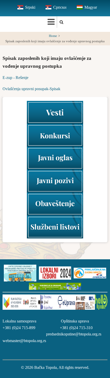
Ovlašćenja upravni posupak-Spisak (31, 89)
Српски (60, 7)
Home (53, 36)
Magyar (90, 7)
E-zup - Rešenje (15, 77)
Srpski (30, 7)
